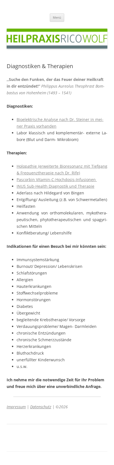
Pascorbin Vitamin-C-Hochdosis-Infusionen (57, 179)
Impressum (16, 406)
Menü (57, 17)
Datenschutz (40, 406)
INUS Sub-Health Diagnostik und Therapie (55, 186)
